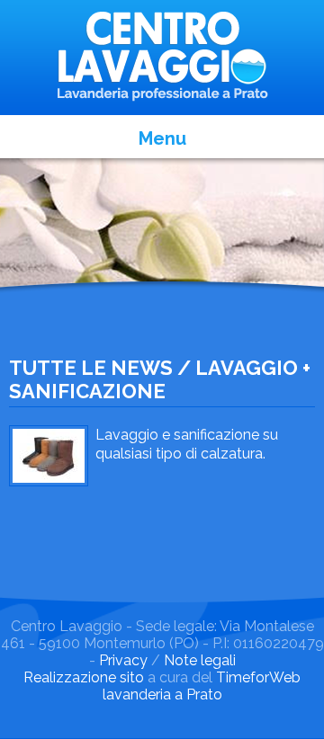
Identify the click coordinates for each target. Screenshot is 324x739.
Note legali (200, 660)
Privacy (123, 660)
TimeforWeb (258, 677)
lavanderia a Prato (162, 694)
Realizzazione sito (83, 677)
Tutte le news (91, 367)
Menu (162, 138)
